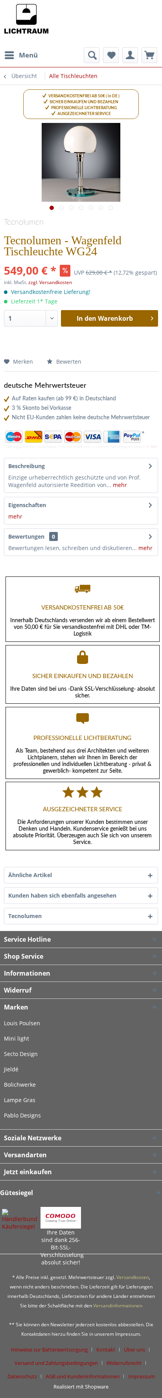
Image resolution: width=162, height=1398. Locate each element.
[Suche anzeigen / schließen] (91, 55)
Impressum (141, 1376)
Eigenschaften (27, 505)
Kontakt (105, 1349)
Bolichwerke (20, 1084)
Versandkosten (132, 1277)
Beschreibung (26, 466)
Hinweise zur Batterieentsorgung (49, 1349)
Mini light (16, 1038)
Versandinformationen (117, 1305)
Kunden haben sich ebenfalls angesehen (62, 895)
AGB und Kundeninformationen (83, 1376)
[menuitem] (21, 55)
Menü (28, 54)
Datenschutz (22, 1376)
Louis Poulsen (22, 1023)
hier (154, 447)
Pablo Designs (22, 1115)
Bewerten (68, 361)
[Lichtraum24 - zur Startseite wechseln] (26, 23)
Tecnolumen (24, 222)
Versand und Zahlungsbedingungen (56, 1362)
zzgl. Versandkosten (50, 282)
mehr (119, 485)
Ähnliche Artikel (30, 875)
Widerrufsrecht (124, 1362)
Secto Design (21, 1054)
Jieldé (11, 1069)
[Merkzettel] (111, 55)
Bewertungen (26, 536)
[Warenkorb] (149, 55)
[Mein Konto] (130, 55)
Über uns (134, 1349)
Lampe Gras (19, 1100)
